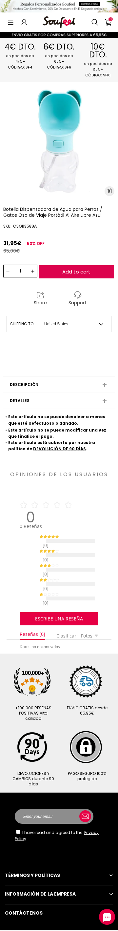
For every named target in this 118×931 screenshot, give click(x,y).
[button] (10, 22)
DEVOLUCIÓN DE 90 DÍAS (59, 449)
